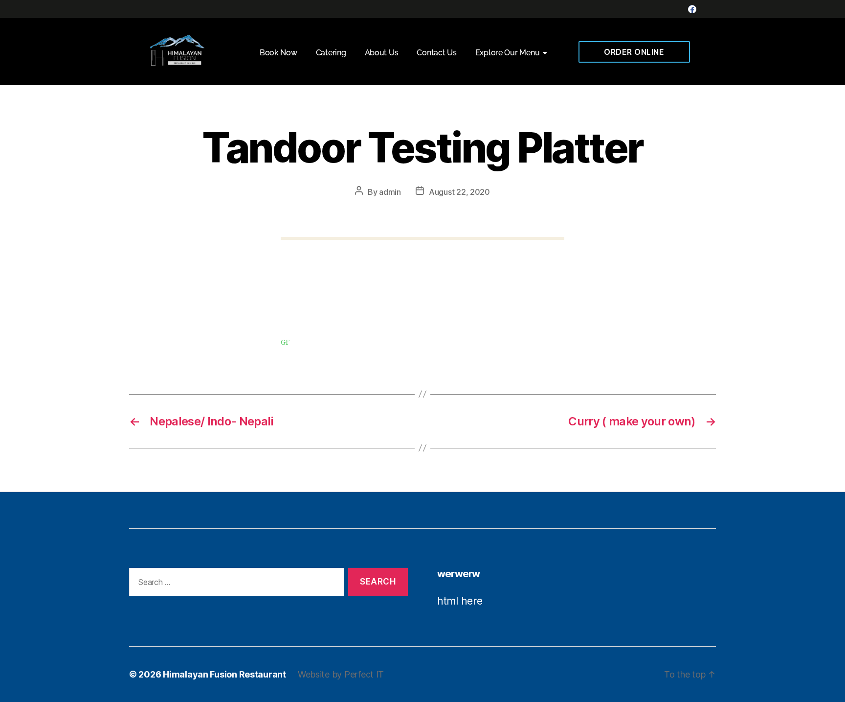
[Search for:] (234, 584)
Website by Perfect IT (341, 674)
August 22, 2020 (459, 192)
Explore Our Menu (507, 52)
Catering (331, 52)
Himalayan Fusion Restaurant (224, 674)
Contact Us (436, 52)
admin (390, 192)
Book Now (278, 52)
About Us (382, 52)
